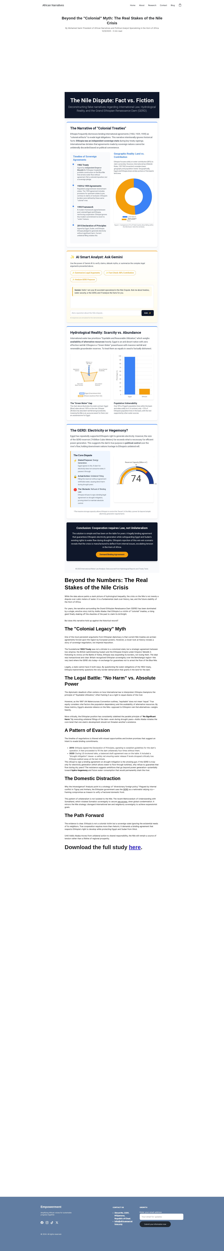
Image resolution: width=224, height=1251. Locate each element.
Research (152, 5)
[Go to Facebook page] (42, 1222)
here (135, 847)
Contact (163, 5)
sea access (122, 801)
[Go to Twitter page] (57, 1222)
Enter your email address (151, 1212)
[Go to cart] (180, 5)
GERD (125, 789)
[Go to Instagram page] (47, 1222)
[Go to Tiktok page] (52, 1222)
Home (132, 5)
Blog (173, 5)
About (141, 5)
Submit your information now (155, 1224)
